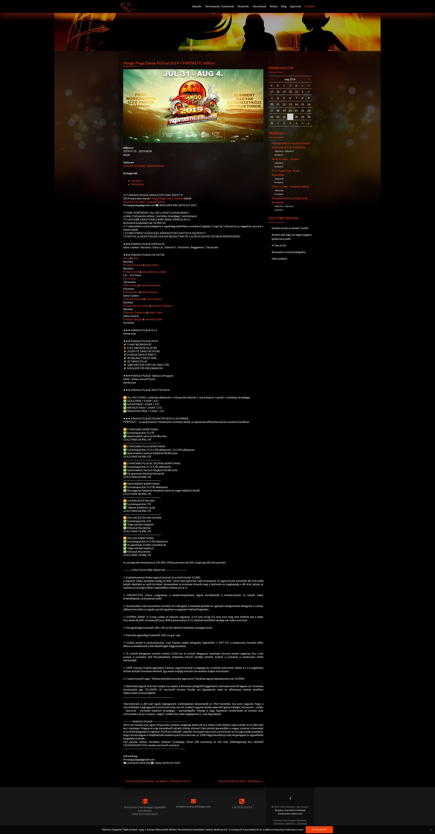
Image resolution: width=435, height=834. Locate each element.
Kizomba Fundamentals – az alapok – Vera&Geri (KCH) (156, 781)
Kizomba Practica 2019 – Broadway (240, 781)
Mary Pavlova (150, 292)
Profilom (309, 6)
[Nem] (430, 829)
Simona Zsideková (135, 312)
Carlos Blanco (154, 298)
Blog (283, 6)
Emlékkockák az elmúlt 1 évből (290, 228)
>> (308, 79)
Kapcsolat (295, 6)
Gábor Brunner (133, 264)
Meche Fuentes (134, 298)
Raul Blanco (132, 292)
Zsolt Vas (130, 278)
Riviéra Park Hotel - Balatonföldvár (143, 165)
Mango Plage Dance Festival (166, 198)
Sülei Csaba (155, 312)
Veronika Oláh (153, 319)
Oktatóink (243, 6)
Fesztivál (136, 180)
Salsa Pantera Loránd (154, 271)
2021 (155, 813)
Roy (127, 258)
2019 (141, 813)
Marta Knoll (132, 271)
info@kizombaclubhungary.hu (193, 806)
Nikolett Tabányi (162, 305)
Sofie (135, 258)
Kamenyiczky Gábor (137, 305)
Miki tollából (279, 258)
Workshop (137, 184)
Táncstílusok (259, 6)
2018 (135, 813)
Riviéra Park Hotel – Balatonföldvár (144, 201)
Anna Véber (152, 264)
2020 (148, 813)
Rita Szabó (131, 285)
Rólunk (273, 6)
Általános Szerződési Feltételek (290, 810)
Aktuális (196, 6)
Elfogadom (319, 829)
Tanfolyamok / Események (219, 6)
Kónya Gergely (133, 319)
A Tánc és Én (279, 245)
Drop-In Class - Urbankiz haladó (290, 186)
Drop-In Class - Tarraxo (285, 158)
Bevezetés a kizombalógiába (289, 252)
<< (271, 79)
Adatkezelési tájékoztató (290, 813)
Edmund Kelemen (150, 285)
